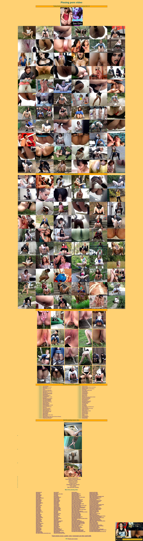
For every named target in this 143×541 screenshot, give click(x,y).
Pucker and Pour (85, 407)
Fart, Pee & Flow (45, 412)
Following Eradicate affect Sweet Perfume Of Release (52, 416)
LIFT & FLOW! (84, 394)
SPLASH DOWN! (45, 402)
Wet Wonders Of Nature (86, 401)
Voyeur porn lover (73, 481)
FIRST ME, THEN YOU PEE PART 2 (88, 388)
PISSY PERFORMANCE (47, 399)
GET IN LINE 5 (45, 415)
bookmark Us (76, 6)
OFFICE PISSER (85, 415)
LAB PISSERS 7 (45, 413)
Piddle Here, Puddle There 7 (47, 391)
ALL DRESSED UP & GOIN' (47, 396)
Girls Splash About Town (47, 411)
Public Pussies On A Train (47, 410)
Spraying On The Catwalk (47, 406)
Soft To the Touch (85, 413)
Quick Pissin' (84, 404)
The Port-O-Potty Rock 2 (47, 409)
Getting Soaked (84, 395)
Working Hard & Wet (46, 403)
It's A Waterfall (84, 405)
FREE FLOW (45, 387)
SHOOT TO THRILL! (85, 409)
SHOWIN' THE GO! (85, 402)
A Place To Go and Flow (86, 398)
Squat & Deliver (84, 391)
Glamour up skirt (73, 480)
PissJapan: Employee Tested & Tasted (88, 396)
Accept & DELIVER (46, 405)
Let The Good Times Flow (47, 390)
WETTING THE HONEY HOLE (48, 414)
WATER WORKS (85, 417)
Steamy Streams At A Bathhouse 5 (88, 406)
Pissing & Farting (85, 387)
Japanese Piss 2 (85, 411)
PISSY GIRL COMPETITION (87, 390)
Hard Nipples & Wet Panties (47, 393)
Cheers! (83, 414)
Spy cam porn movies (73, 487)
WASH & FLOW (84, 386)
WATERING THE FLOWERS (47, 398)
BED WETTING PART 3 (47, 395)
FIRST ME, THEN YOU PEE (47, 392)
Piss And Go (45, 397)
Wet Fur (44, 389)
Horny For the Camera (46, 408)
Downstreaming (45, 394)
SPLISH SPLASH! (46, 404)
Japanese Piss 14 (85, 392)
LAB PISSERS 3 (85, 393)
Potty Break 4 (84, 389)
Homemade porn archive (73, 484)
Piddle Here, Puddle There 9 (47, 417)
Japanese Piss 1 (85, 400)
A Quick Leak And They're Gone (87, 408)
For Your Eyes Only (85, 416)
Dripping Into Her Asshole (86, 410)
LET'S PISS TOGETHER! (47, 400)
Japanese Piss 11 (85, 412)
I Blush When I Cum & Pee (47, 401)
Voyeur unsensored (73, 477)
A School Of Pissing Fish (47, 388)
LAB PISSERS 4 (45, 386)
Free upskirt (73, 486)
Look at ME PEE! (85, 403)
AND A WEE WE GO (85, 399)
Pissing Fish (45, 407)
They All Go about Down (86, 397)
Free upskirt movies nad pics (73, 479)
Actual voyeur (73, 483)
